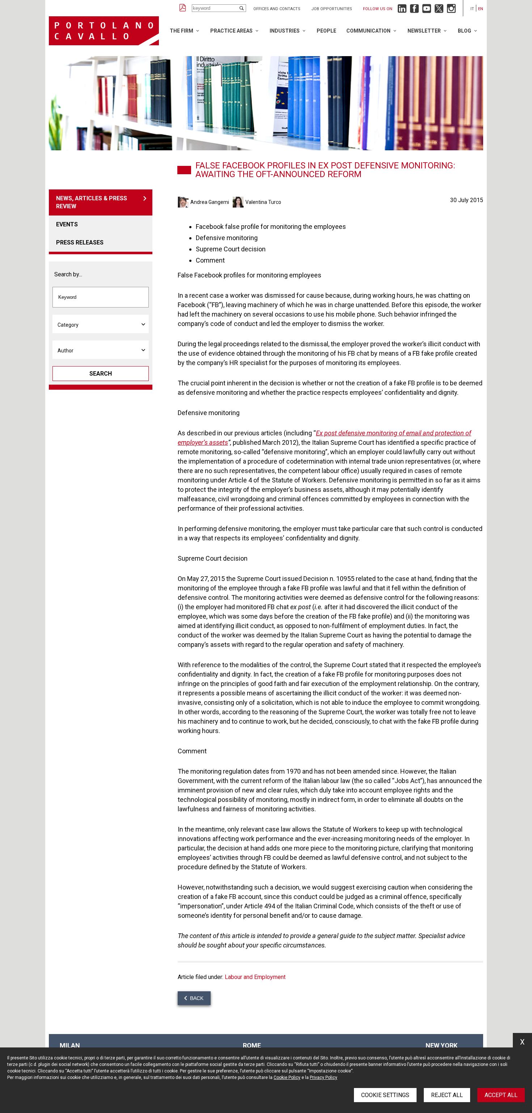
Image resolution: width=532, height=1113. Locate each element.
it (472, 9)
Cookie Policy (287, 1077)
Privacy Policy (323, 1077)
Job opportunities (331, 9)
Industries (285, 31)
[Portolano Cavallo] (104, 30)
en (480, 9)
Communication (368, 31)
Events (67, 224)
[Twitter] (439, 10)
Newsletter (424, 31)
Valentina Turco (263, 202)
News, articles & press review (91, 202)
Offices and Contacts (276, 9)
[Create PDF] (182, 8)
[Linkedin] (402, 10)
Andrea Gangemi (209, 202)
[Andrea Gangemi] (184, 202)
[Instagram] (451, 10)
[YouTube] (426, 10)
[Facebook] (414, 10)
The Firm (181, 31)
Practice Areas (231, 31)
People (326, 31)
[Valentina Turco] (239, 202)
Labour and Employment (255, 977)
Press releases (80, 242)
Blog (464, 31)
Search (100, 373)
